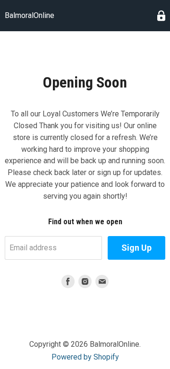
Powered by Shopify (85, 356)
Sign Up (136, 248)
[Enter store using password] (161, 16)
